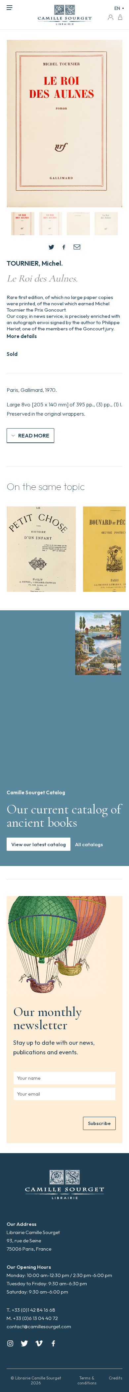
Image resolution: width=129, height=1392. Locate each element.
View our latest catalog (38, 844)
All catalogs (89, 844)
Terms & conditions (87, 1380)
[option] (41, 549)
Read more (33, 435)
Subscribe (99, 1123)
